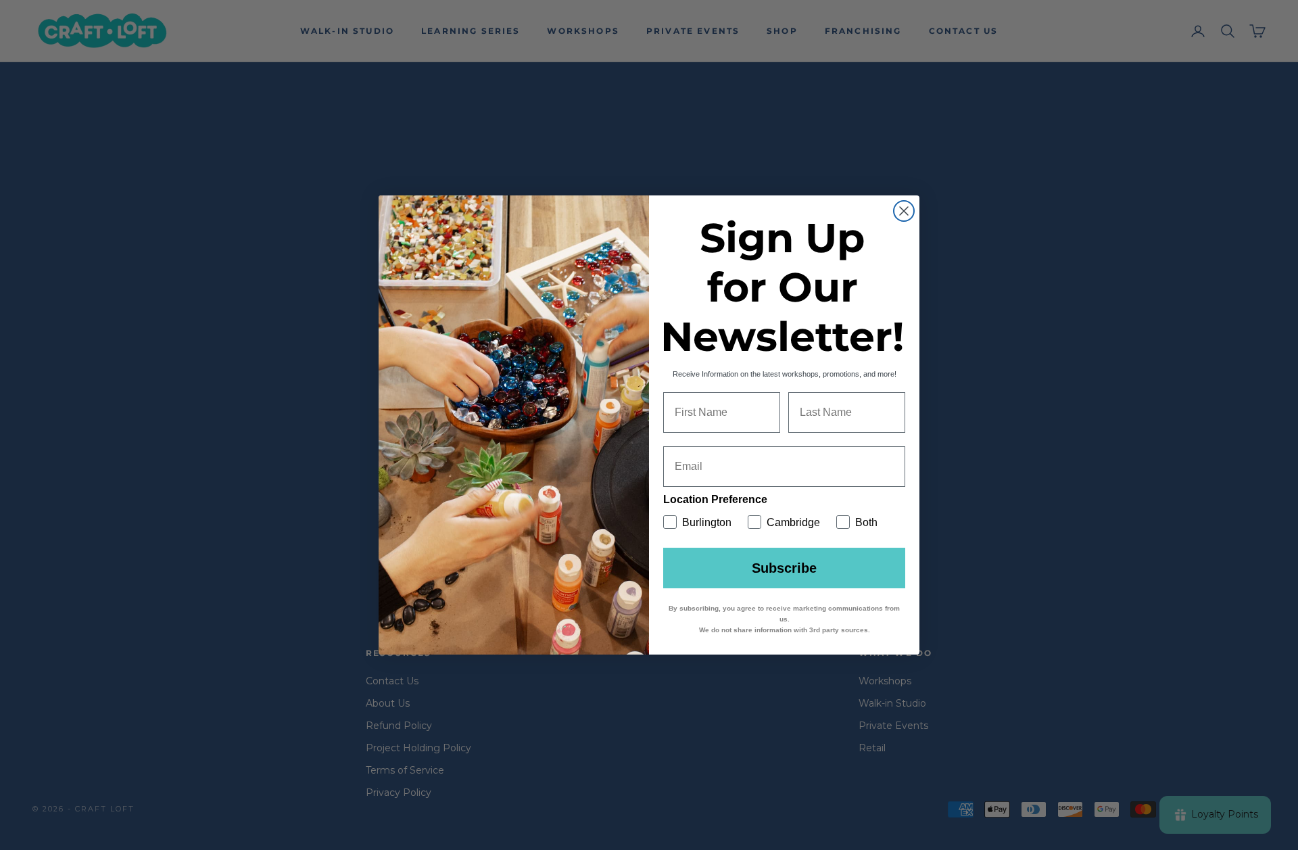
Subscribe (784, 568)
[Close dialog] (904, 211)
